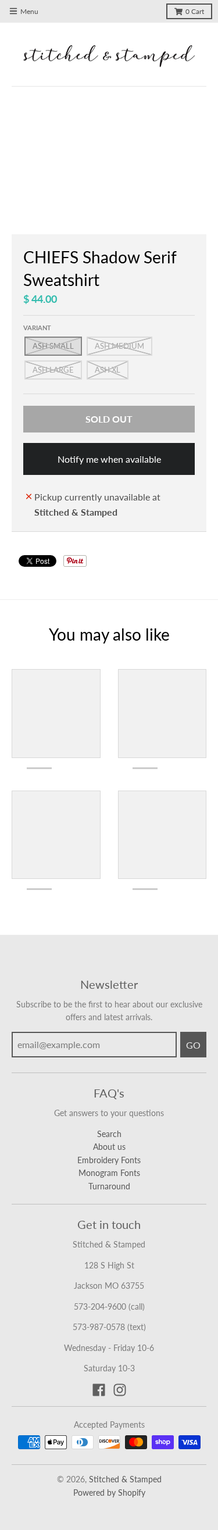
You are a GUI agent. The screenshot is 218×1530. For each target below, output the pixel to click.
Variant (37, 327)
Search (109, 1134)
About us (109, 1147)
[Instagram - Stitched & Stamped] (120, 1390)
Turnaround (109, 1186)
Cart (194, 11)
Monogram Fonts (109, 1173)
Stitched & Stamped (125, 1479)
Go (193, 1044)
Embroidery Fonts (109, 1160)
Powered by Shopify (109, 1492)
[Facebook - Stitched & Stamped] (99, 1390)
